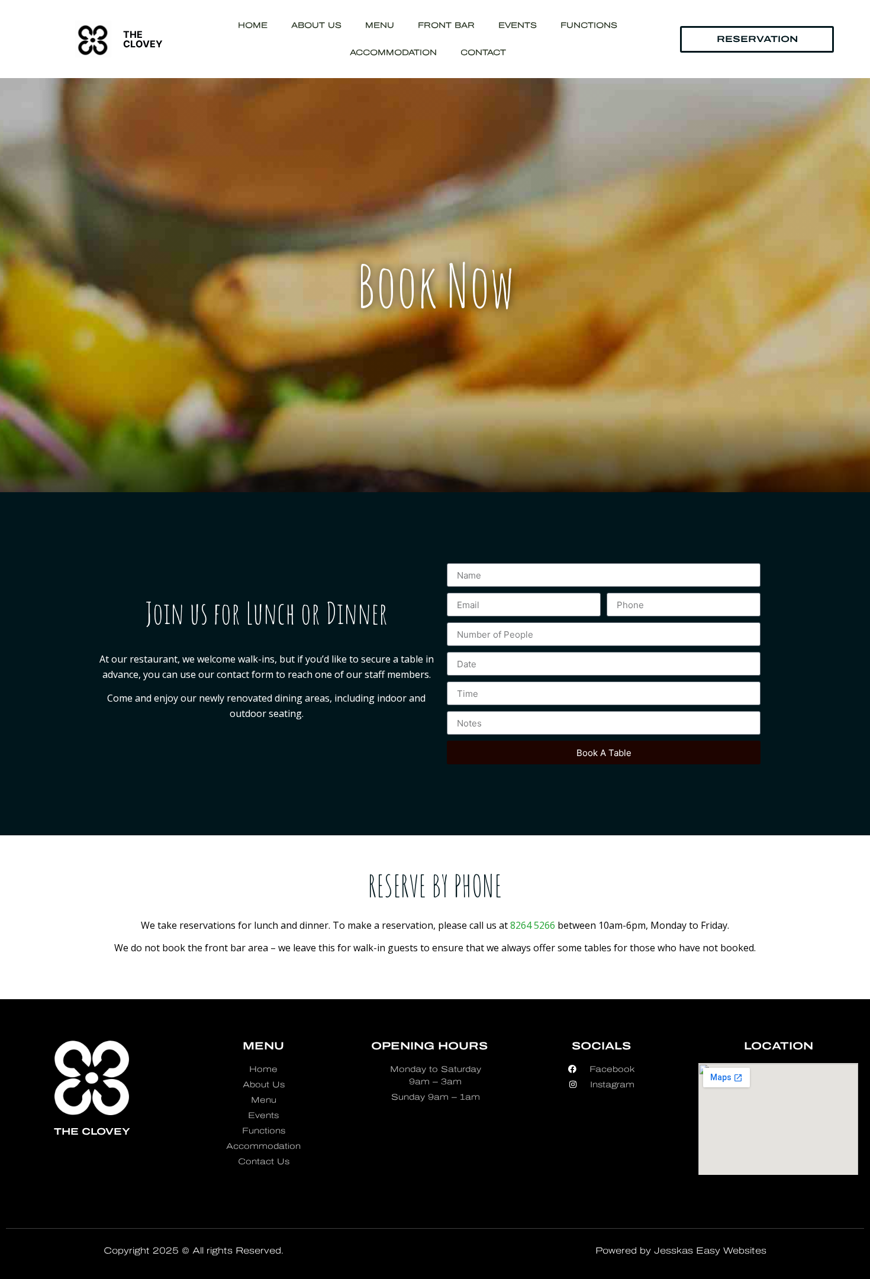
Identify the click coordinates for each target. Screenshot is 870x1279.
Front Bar (446, 25)
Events (517, 25)
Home (253, 25)
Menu (379, 25)
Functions (588, 25)
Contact (483, 53)
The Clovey (143, 39)
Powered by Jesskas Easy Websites (680, 1250)
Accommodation (393, 53)
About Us (316, 25)
